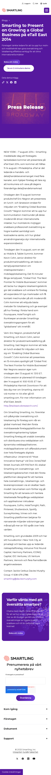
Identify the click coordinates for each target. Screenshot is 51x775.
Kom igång (10, 709)
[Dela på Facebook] (11, 82)
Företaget (10, 718)
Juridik (26, 752)
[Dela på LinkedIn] (15, 82)
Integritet (17, 752)
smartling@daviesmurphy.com (20, 579)
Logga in (27, 3)
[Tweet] (7, 82)
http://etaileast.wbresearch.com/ (20, 406)
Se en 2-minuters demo (18, 68)
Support (9, 738)
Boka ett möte (11, 62)
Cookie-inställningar (11, 772)
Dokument (10, 728)
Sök (36, 3)
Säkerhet (33, 752)
